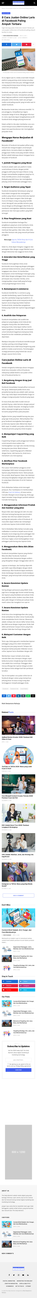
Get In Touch (19, 1286)
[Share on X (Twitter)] (16, 44)
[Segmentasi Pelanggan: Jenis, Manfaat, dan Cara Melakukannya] (7, 949)
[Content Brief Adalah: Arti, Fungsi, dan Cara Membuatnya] (18, 917)
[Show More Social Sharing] (33, 44)
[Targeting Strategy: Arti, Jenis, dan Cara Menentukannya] (7, 967)
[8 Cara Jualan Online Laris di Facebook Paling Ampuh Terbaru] (18, 60)
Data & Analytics (25, 1283)
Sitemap (28, 1286)
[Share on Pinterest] (26, 44)
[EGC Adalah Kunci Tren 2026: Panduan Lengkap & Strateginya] (18, 813)
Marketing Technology (24, 1281)
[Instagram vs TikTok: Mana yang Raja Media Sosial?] (18, 872)
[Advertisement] (18, 1102)
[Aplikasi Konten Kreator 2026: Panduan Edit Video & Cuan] (18, 725)
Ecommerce (10, 1286)
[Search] (34, 3)
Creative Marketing (11, 1283)
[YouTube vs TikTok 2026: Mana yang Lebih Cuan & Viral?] (18, 754)
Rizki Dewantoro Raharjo (10, 35)
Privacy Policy (20, 1066)
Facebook (5, 689)
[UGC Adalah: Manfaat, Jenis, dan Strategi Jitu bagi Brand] (18, 842)
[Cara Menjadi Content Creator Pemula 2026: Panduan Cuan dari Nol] (18, 783)
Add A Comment (18, 895)
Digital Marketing (9, 1281)
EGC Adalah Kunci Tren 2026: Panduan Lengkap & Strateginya (15, 826)
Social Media (6, 13)
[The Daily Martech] (18, 3)
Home (3, 8)
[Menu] (3, 3)
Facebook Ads (14, 689)
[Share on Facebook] (6, 44)
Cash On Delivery (14, 492)
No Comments (23, 37)
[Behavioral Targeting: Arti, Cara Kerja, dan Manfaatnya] (7, 958)
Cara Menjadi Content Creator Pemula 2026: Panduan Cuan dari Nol (17, 797)
